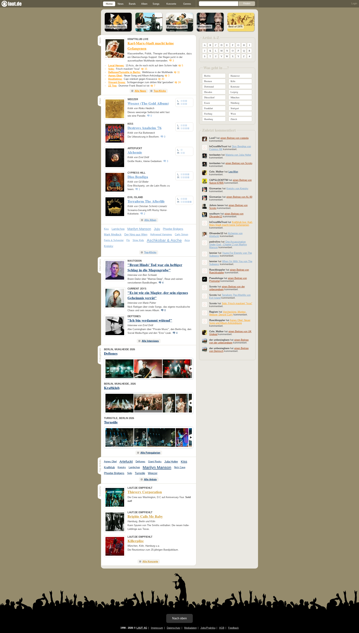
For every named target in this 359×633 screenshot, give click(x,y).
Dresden (208, 92)
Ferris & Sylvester (114, 240)
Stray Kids (138, 240)
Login (354, 3)
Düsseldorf (209, 97)
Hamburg (208, 119)
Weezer (152, 473)
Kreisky (108, 246)
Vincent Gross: (116, 82)
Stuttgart (235, 108)
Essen (207, 102)
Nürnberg (235, 102)
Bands (132, 3)
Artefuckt (126, 461)
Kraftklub (109, 467)
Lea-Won (233, 171)
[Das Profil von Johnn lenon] (204, 206)
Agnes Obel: (115, 75)
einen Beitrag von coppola (234, 138)
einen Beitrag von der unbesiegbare (228, 341)
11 (178, 72)
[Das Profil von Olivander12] (204, 234)
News (121, 3)
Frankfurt (208, 108)
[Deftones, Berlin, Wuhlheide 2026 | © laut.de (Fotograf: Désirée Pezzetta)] (119, 368)
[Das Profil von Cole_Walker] (204, 172)
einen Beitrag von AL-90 (239, 196)
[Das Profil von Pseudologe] (204, 279)
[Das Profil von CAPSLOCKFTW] (204, 181)
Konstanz (235, 86)
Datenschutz (173, 627)
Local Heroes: (116, 65)
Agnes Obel (110, 461)
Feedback (233, 627)
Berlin (207, 75)
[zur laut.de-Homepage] (15, 3)
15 (146, 68)
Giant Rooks (155, 461)
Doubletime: (115, 79)
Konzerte (171, 3)
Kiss (106, 228)
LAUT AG (141, 627)
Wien (233, 113)
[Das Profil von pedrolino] (204, 242)
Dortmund (209, 86)
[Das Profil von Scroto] (204, 287)
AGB (221, 627)
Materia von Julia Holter (238, 154)
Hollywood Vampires (161, 234)
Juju (157, 229)
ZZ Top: (112, 85)
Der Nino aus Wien (135, 234)
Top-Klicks (160, 91)
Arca (187, 240)
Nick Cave (179, 467)
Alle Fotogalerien (150, 452)
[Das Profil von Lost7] (204, 139)
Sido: (111, 68)
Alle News (140, 91)
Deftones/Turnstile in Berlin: (124, 72)
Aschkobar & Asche (164, 240)
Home (109, 3)
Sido (129, 473)
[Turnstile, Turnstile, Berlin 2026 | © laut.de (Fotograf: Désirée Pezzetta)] (119, 437)
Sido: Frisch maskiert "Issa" (237, 303)
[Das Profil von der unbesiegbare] (204, 340)
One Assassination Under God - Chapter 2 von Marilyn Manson (228, 244)
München (235, 97)
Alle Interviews (150, 341)
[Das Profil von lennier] (204, 254)
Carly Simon (181, 234)
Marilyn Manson (139, 229)
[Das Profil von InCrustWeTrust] (204, 147)
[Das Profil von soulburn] (204, 214)
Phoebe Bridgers (173, 228)
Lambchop (118, 228)
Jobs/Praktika (207, 627)
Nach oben (179, 618)
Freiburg (208, 113)
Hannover (235, 75)
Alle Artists (150, 479)
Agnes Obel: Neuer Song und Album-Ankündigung (229, 321)
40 (163, 79)
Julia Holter (171, 461)
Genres (187, 3)
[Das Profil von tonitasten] (204, 155)
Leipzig (234, 92)
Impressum (157, 627)
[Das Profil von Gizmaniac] (204, 189)
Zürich (234, 119)
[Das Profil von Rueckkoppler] (204, 270)
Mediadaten (190, 627)
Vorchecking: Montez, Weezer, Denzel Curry (227, 313)
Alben (144, 3)
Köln (233, 81)
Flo (128, 240)
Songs (156, 3)
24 (179, 82)
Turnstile (140, 473)
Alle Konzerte (150, 561)
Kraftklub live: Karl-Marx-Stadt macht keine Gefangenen (231, 223)
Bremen (208, 81)
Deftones (140, 461)
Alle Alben (150, 220)
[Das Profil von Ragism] (204, 312)
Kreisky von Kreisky (237, 188)
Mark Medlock (113, 234)
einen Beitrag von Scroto (238, 163)
